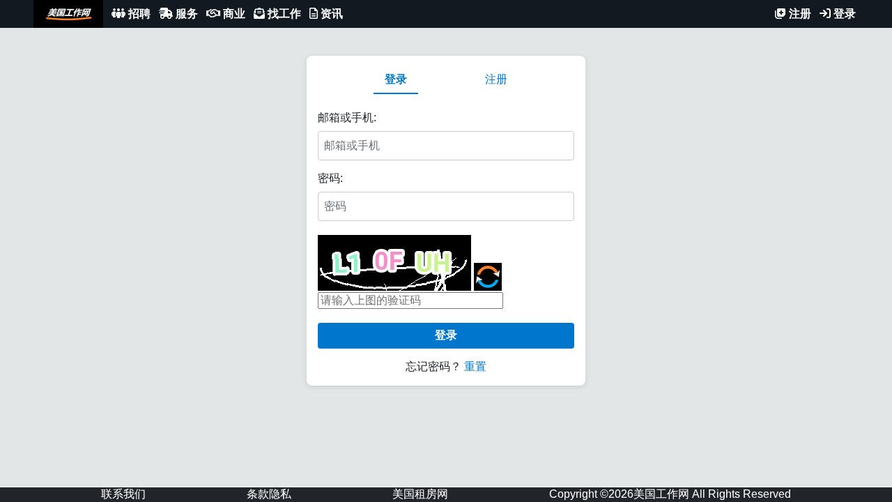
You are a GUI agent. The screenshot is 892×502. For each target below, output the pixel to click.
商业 (232, 14)
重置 (475, 366)
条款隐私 (269, 494)
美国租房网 (420, 494)
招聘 (138, 14)
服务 (185, 14)
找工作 (283, 14)
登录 (843, 14)
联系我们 (123, 494)
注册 (798, 14)
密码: (330, 178)
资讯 (330, 14)
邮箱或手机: (347, 117)
